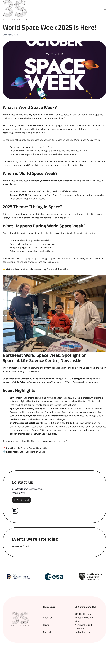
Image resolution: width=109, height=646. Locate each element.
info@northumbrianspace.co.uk (27, 489)
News (46, 625)
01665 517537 (18, 493)
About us (47, 617)
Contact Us (48, 632)
